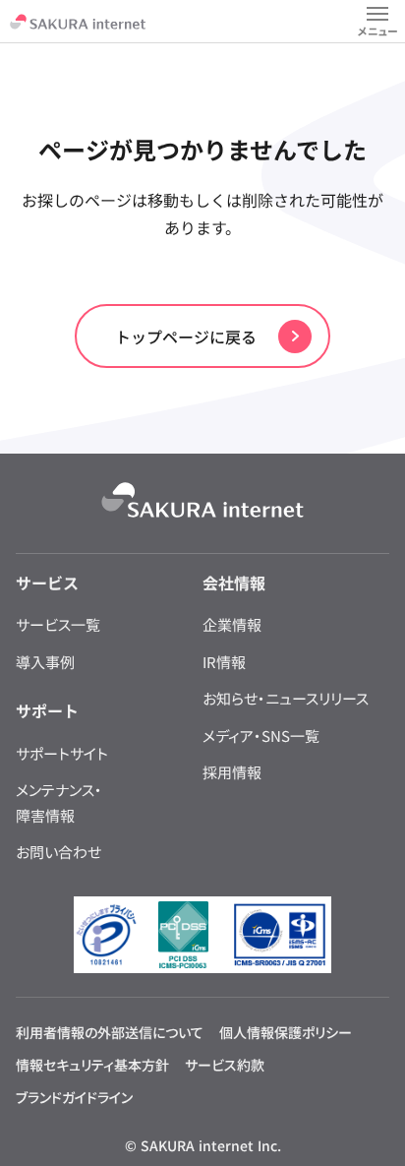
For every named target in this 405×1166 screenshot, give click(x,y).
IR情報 (224, 661)
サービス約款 (224, 1064)
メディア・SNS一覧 (260, 735)
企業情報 (231, 624)
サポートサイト (62, 753)
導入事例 (45, 661)
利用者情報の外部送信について (109, 1032)
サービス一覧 (58, 624)
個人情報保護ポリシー (285, 1032)
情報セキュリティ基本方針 (92, 1064)
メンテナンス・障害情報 (59, 802)
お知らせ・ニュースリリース (285, 698)
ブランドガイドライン (74, 1097)
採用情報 (231, 772)
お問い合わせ (58, 851)
